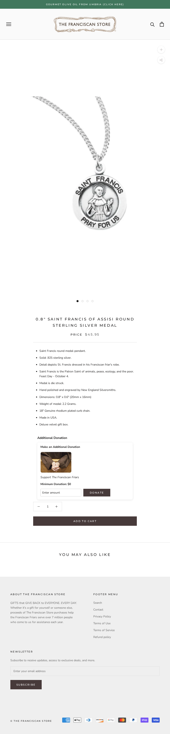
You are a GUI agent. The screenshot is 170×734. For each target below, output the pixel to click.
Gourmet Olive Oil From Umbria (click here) (85, 4)
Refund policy (102, 637)
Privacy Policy (102, 616)
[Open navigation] (8, 24)
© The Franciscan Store (31, 720)
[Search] (152, 24)
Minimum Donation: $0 (55, 484)
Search (97, 603)
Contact (98, 610)
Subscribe (26, 684)
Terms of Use (101, 623)
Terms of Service (104, 630)
